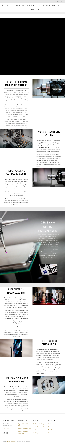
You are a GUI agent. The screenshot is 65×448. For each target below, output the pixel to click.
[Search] (43, 9)
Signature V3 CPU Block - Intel (24, 428)
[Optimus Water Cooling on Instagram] (7, 433)
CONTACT (39, 9)
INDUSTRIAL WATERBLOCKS (43, 5)
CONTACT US (6, 428)
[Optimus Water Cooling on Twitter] (4, 433)
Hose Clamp (35, 435)
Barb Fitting (35, 429)
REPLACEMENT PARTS (30, 5)
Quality (49, 424)
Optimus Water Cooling (11, 441)
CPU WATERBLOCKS (18, 5)
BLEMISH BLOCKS (56, 5)
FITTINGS (33, 9)
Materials (50, 429)
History (49, 426)
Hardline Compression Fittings (39, 426)
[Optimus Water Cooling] (6, 5)
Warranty (50, 432)
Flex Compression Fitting (38, 424)
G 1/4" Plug (35, 432)
